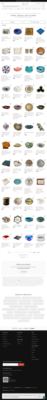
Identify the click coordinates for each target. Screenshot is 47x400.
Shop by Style (34, 334)
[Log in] (34, 3)
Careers (33, 352)
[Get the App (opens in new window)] (6, 380)
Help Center (5, 334)
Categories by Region (35, 339)
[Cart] (44, 3)
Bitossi (19, 280)
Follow (24, 271)
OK (39, 396)
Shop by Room (34, 343)
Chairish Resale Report (35, 359)
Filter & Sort (35, 22)
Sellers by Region (34, 341)
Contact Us (5, 336)
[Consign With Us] (39, 3)
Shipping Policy (5, 341)
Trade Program (19, 336)
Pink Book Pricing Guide (7, 343)
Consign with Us (20, 341)
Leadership (33, 350)
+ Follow (12, 22)
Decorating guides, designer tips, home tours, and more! (12, 370)
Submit (21, 364)
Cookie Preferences (15, 396)
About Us (33, 347)
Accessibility (5, 346)
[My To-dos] (37, 3)
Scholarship (33, 357)
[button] (2, 3)
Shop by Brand (34, 336)
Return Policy (5, 339)
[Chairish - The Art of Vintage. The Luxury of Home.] (25, 4)
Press (32, 354)
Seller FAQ (19, 343)
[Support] (44, 397)
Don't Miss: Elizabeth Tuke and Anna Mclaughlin (23, 0)
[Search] (43, 6)
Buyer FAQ (19, 334)
